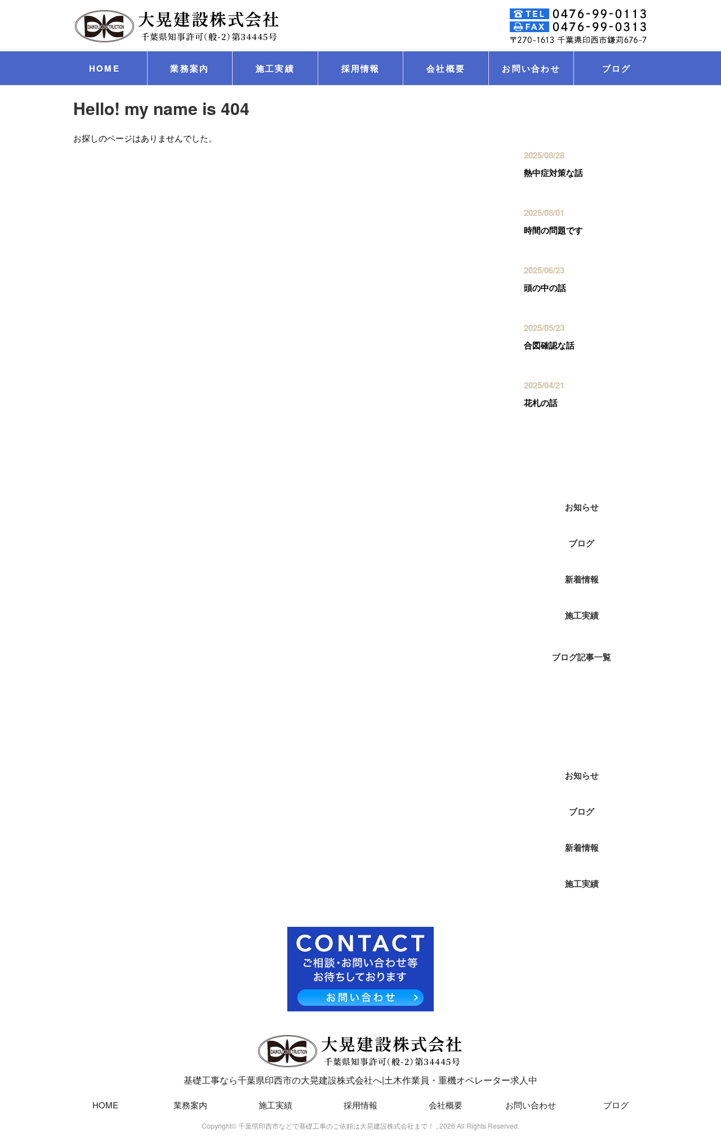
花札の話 (541, 402)
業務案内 (189, 68)
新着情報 (582, 579)
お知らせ (582, 507)
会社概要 (445, 68)
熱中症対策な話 (553, 172)
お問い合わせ (531, 68)
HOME (104, 68)
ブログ (616, 68)
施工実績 (275, 68)
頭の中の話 (545, 287)
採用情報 (360, 68)
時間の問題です (553, 230)
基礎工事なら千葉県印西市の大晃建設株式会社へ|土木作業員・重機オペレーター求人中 (360, 1079)
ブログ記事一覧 (581, 657)
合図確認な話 (549, 345)
